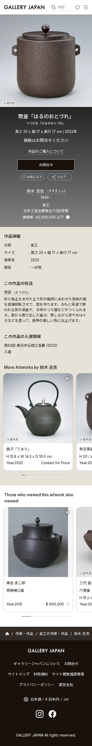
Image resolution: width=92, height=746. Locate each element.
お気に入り (78, 8)
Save (67, 379)
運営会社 (66, 684)
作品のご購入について (46, 151)
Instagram (39, 714)
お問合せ (46, 165)
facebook (52, 714)
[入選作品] (46, 61)
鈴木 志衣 (46, 191)
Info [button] (68, 217)
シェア (61, 177)
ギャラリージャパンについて (37, 663)
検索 (61, 7)
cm (66, 699)
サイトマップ (18, 674)
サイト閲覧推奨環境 (68, 674)
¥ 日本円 (52, 699)
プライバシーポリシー (37, 684)
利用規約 (40, 674)
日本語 (35, 699)
